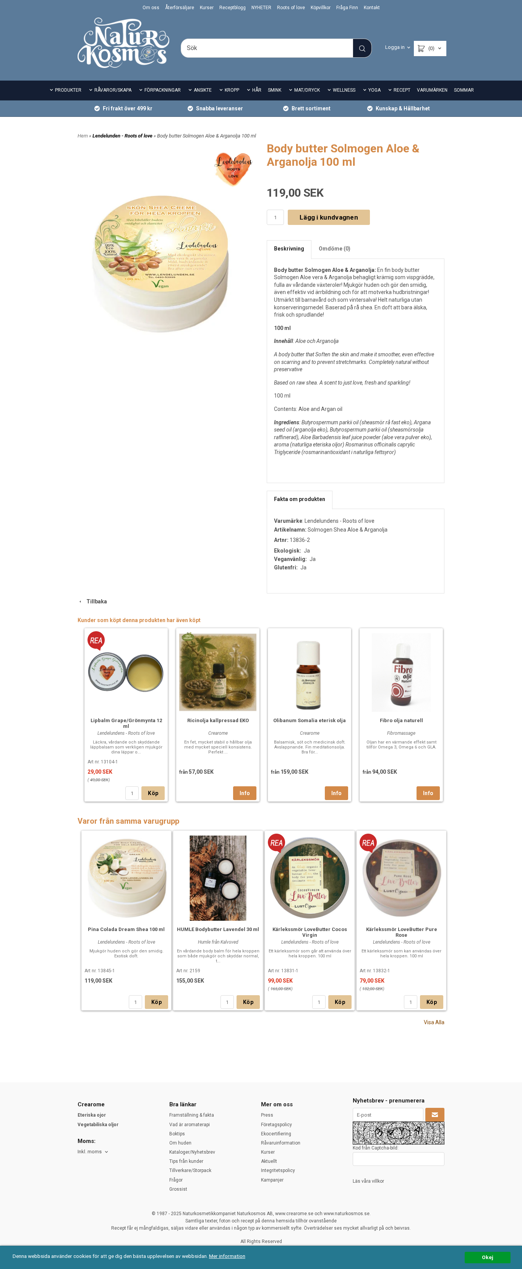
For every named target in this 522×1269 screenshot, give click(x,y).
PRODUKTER (68, 90)
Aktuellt (269, 1161)
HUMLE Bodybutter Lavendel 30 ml (218, 929)
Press (267, 1115)
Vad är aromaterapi (189, 1124)
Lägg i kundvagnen (329, 217)
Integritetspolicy (278, 1170)
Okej (487, 1257)
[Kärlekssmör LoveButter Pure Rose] (368, 843)
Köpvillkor (321, 7)
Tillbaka (95, 601)
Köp (153, 793)
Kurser (207, 7)
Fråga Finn (347, 7)
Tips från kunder (186, 1161)
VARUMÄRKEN (432, 90)
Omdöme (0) (334, 249)
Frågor (176, 1180)
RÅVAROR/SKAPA (112, 90)
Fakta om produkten (299, 499)
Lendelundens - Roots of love (339, 521)
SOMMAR (464, 90)
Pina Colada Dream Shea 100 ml (126, 929)
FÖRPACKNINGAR (162, 90)
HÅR (256, 90)
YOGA (374, 90)
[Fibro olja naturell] (401, 671)
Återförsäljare (179, 7)
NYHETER (261, 7)
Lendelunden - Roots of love (123, 136)
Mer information (227, 1256)
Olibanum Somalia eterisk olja (309, 720)
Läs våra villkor (368, 1181)
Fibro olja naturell (401, 720)
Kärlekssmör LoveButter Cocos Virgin (309, 932)
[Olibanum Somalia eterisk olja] (309, 671)
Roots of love (291, 7)
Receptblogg (232, 7)
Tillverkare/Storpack (190, 1170)
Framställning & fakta (191, 1115)
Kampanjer (272, 1180)
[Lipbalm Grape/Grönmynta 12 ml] (96, 640)
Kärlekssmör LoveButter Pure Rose (401, 932)
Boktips (177, 1133)
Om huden (180, 1143)
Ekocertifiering (276, 1133)
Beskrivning (289, 249)
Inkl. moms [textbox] (90, 1151)
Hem (83, 136)
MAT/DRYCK (307, 90)
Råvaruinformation (280, 1143)
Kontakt (372, 7)
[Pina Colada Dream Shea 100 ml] (126, 877)
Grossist (178, 1189)
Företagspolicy (276, 1124)
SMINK (274, 90)
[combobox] (93, 1152)
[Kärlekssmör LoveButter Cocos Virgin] (276, 843)
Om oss (151, 7)
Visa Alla (434, 1022)
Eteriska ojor (92, 1115)
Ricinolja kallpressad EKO (218, 720)
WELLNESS (344, 90)
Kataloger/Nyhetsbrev (192, 1152)
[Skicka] (434, 1115)
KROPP (232, 90)
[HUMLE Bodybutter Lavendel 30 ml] (218, 877)
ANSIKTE (203, 90)
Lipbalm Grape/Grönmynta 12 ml (126, 723)
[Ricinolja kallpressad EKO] (187, 637)
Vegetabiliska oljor (98, 1124)
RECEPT (402, 90)
